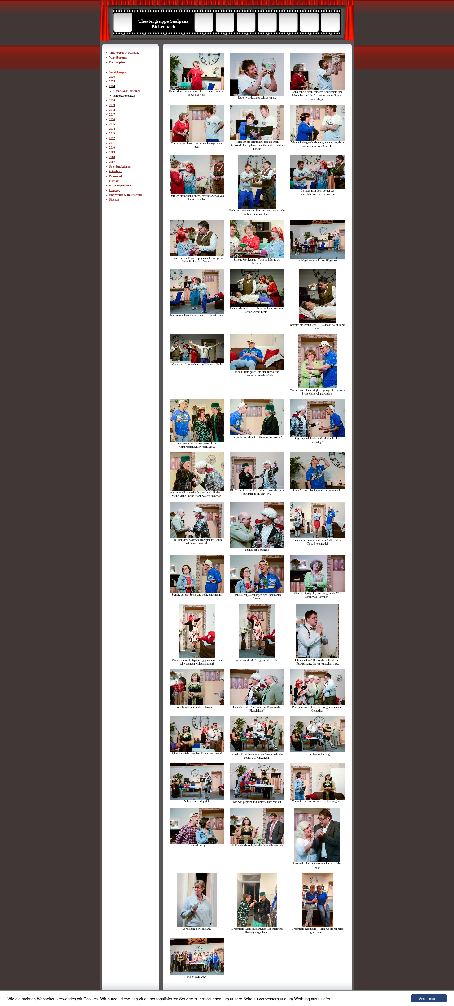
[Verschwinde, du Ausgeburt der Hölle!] (257, 657)
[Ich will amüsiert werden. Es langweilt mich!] (197, 750)
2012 (112, 138)
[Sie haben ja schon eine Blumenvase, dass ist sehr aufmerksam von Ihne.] (257, 208)
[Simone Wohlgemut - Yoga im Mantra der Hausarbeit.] (257, 257)
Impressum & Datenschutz (125, 195)
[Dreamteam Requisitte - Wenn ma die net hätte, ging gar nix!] (317, 926)
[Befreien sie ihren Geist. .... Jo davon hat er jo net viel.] (317, 322)
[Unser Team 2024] (197, 974)
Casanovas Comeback (127, 91)
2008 (112, 157)
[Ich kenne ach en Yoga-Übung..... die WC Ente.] (197, 312)
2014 (112, 128)
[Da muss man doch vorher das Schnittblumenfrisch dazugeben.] (317, 188)
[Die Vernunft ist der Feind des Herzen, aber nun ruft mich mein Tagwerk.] (257, 487)
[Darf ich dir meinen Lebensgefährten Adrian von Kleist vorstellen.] (197, 193)
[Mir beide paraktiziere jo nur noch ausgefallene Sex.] (197, 140)
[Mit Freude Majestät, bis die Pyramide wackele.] (257, 842)
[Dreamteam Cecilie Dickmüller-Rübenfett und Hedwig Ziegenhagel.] (257, 926)
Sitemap (114, 199)
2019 (112, 105)
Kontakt (114, 180)
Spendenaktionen (120, 166)
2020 (112, 100)
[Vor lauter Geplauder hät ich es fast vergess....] (317, 798)
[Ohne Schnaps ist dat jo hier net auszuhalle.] (317, 487)
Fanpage (114, 190)
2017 (112, 114)
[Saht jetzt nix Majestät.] (197, 798)
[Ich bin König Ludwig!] (317, 751)
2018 (112, 110)
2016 (112, 119)
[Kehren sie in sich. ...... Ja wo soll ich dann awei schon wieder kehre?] (257, 305)
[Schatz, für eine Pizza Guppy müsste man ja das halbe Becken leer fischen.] (197, 255)
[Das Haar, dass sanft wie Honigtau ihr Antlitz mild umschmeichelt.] (197, 537)
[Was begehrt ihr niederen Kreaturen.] (197, 704)
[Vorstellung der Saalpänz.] (197, 926)
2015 (112, 124)
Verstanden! (429, 998)
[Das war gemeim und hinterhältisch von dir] (257, 799)
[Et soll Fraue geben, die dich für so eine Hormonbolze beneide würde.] (257, 369)
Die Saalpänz (117, 62)
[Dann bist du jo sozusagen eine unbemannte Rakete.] (257, 592)
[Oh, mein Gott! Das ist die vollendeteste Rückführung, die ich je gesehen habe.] (317, 657)
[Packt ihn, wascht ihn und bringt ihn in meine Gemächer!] (317, 704)
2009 (112, 152)
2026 (112, 76)
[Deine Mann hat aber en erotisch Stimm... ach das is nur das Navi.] (197, 88)
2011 (112, 143)
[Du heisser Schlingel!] (257, 547)
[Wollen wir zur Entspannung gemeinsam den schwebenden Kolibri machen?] (197, 657)
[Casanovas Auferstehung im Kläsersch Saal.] (197, 362)
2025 (112, 81)
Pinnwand (115, 176)
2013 (112, 133)
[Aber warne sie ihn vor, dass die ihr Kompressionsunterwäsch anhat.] (197, 440)
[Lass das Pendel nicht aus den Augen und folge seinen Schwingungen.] (257, 751)
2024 (112, 86)
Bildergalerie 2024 (124, 95)
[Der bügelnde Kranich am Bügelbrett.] (317, 257)
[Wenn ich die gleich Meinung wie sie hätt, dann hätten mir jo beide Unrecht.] (317, 140)
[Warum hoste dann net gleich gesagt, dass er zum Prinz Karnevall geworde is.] (317, 387)
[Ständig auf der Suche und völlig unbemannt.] (197, 592)
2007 (112, 161)
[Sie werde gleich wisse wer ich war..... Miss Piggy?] (317, 861)
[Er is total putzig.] (197, 842)
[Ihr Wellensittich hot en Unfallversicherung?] (257, 434)
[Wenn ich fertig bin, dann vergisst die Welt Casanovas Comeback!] (317, 590)
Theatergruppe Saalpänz (124, 52)
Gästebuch (115, 171)
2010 (112, 147)
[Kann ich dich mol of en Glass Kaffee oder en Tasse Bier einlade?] (317, 537)
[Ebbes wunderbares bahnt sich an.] (257, 95)
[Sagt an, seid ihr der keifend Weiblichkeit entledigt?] (317, 436)
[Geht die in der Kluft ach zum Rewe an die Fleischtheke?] (257, 704)
